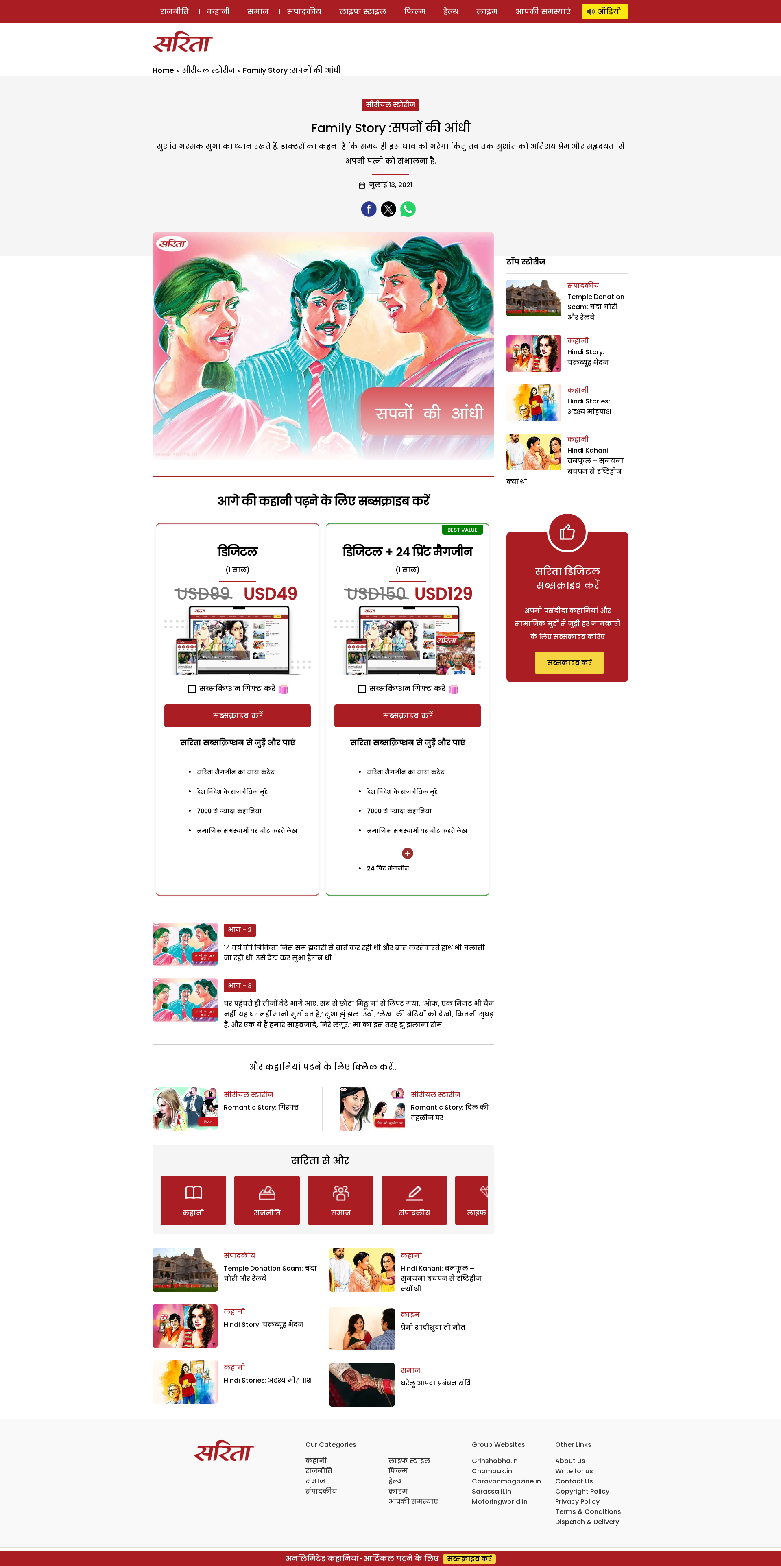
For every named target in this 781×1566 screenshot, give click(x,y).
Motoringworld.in (500, 1501)
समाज (258, 12)
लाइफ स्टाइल (362, 12)
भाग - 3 (240, 985)
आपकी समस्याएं (543, 12)
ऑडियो (609, 12)
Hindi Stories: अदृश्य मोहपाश (268, 1380)
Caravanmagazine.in (506, 1481)
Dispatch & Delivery (587, 1522)
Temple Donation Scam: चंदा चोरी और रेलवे (595, 307)
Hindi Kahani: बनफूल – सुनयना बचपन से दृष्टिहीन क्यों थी (441, 1279)
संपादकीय (304, 12)
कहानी (218, 12)
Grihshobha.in (495, 1461)
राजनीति (174, 12)
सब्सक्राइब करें (238, 716)
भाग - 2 (240, 930)
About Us (570, 1461)
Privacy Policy (577, 1501)
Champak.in (492, 1471)
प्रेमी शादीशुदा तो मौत (433, 1327)
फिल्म (414, 12)
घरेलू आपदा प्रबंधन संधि (436, 1383)
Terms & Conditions (588, 1511)
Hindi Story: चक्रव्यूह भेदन (263, 1324)
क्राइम (486, 12)
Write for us (574, 1471)
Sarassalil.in (491, 1491)
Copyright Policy (582, 1491)
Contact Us (574, 1481)
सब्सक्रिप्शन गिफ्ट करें (236, 688)
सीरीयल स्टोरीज (208, 70)
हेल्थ (450, 12)
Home (163, 70)
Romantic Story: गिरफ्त (261, 1107)
